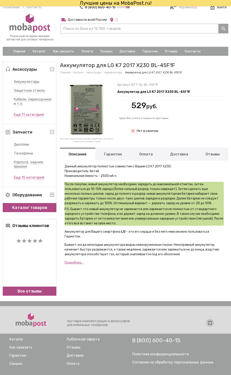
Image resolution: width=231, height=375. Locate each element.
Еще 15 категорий (29, 177)
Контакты (34, 7)
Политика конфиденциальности (160, 354)
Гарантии (113, 154)
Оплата (146, 154)
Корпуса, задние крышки (28, 164)
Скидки (15, 363)
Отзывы (213, 154)
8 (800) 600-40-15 (100, 7)
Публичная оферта (83, 339)
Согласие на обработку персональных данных (172, 362)
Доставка (179, 154)
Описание (78, 154)
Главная (65, 72)
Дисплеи (21, 144)
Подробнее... (74, 263)
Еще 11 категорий (29, 114)
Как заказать (20, 347)
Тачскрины (23, 153)
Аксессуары (93, 72)
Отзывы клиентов (30, 225)
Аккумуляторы (26, 82)
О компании (11, 7)
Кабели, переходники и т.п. (32, 101)
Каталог (78, 72)
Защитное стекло (29, 90)
